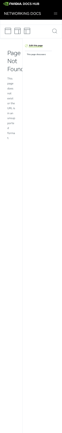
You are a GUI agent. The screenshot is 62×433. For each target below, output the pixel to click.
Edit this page (36, 45)
